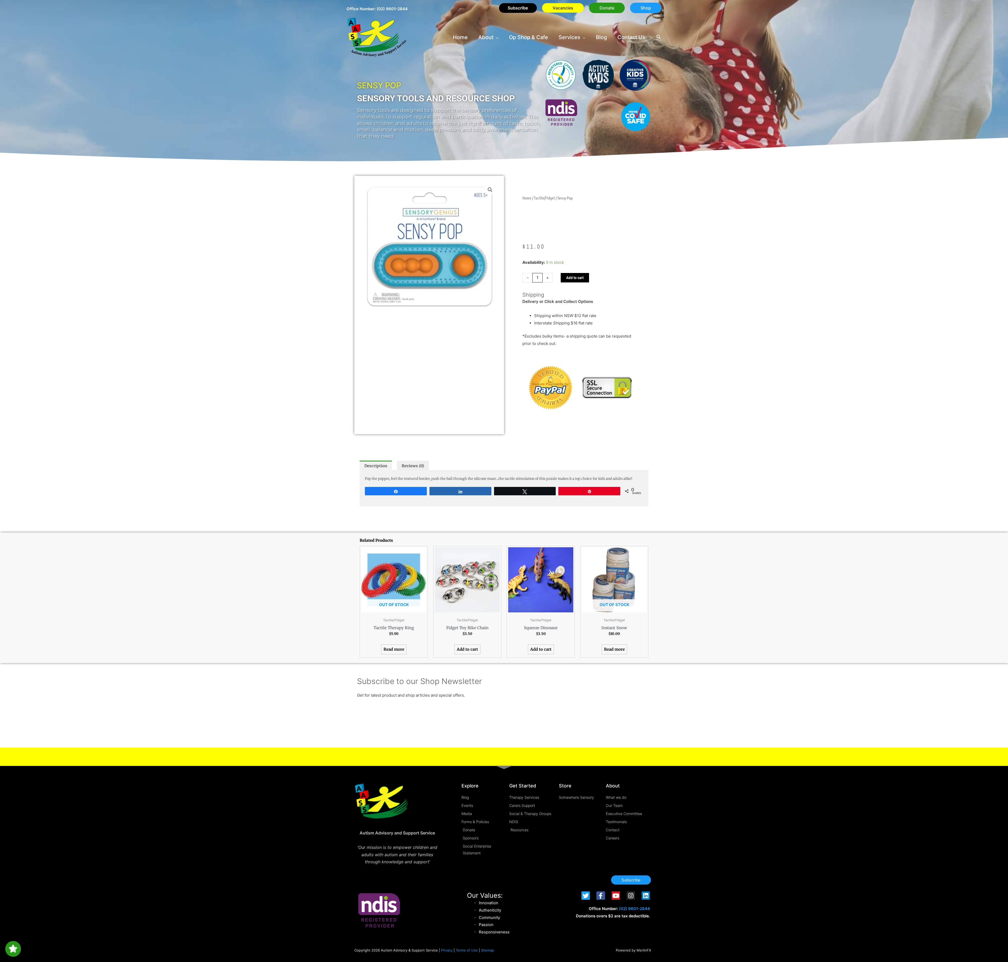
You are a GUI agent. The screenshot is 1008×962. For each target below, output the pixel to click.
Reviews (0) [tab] (413, 465)
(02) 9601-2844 (392, 8)
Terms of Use (467, 950)
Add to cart (575, 277)
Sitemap (487, 950)
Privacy (447, 950)
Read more (394, 649)
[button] (607, 8)
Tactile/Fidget (544, 197)
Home (526, 197)
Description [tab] (375, 465)
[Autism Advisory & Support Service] (376, 36)
